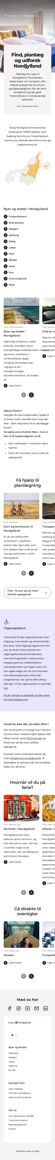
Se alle (12, 1070)
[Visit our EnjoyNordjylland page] (27, 1008)
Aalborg (13, 1065)
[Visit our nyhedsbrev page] (36, 1008)
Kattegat (13, 1053)
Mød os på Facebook (20, 1097)
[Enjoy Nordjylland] (20, 1022)
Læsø (11, 1061)
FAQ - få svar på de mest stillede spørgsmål (22, 592)
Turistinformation (18, 1120)
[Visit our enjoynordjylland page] (9, 1008)
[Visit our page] (18, 1008)
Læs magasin (16, 1088)
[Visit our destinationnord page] (45, 1008)
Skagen (13, 1057)
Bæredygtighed (17, 1124)
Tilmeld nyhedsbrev (20, 1093)
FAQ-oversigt (34, 738)
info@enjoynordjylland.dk (25, 758)
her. (6, 688)
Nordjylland (13, 16)
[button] (21, 357)
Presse (12, 1128)
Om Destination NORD (21, 1116)
